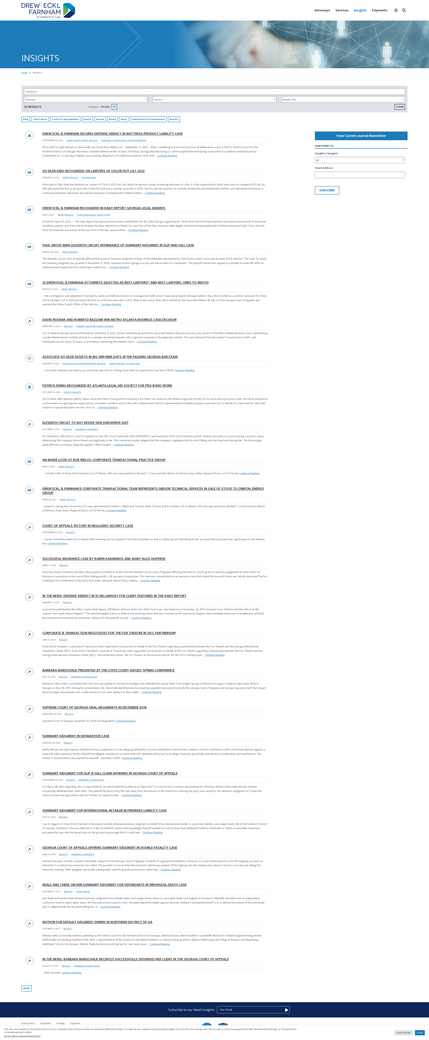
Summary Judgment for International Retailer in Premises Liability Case (104, 810)
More (26, 988)
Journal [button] (100, 119)
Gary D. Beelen (117, 363)
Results (93, 140)
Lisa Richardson (137, 140)
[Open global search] (404, 10)
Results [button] (174, 119)
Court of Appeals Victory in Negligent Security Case (87, 526)
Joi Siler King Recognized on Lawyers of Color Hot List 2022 (93, 171)
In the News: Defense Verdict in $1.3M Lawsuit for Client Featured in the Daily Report (114, 596)
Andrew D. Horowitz (86, 429)
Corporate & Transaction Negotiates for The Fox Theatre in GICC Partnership (109, 633)
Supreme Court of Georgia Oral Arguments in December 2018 (94, 707)
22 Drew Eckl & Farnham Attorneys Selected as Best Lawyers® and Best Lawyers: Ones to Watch (125, 282)
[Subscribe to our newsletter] (286, 1010)
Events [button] (87, 119)
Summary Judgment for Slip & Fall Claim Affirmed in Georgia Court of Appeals (110, 773)
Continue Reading (167, 155)
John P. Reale (83, 891)
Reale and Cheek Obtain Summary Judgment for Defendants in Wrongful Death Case (114, 885)
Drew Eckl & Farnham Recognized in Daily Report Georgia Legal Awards (103, 208)
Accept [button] (420, 1032)
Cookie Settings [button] (403, 1032)
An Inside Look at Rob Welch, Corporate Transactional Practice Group (104, 460)
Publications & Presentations (79, 363)
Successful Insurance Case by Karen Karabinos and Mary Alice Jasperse (104, 559)
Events (68, 392)
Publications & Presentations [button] (148, 119)
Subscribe (327, 190)
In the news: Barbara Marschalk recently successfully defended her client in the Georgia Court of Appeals (135, 959)
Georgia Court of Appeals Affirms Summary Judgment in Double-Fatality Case (109, 847)
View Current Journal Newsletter (361, 136)
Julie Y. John (103, 215)
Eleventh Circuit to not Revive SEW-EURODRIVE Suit (85, 423)
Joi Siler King (89, 177)
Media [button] (112, 119)
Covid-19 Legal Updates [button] (65, 119)
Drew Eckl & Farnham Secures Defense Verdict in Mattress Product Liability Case (112, 134)
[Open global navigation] (396, 10)
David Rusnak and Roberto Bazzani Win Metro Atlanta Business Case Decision (109, 320)
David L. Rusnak (104, 326)
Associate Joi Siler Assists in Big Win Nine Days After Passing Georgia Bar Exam (110, 357)
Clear (399, 107)
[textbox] (84, 99)
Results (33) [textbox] (289, 99)
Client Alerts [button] (40, 119)
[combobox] (86, 99)
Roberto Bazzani (86, 326)
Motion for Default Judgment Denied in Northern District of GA (97, 922)
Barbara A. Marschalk (114, 140)
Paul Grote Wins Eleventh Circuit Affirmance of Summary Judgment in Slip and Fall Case (118, 245)
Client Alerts (74, 140)
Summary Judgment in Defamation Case (75, 736)
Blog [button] (25, 119)
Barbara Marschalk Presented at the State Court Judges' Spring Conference (108, 670)
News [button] (124, 119)
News (85, 140)
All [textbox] (317, 160)
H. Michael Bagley (86, 215)
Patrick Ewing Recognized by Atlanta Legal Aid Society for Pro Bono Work (107, 385)
